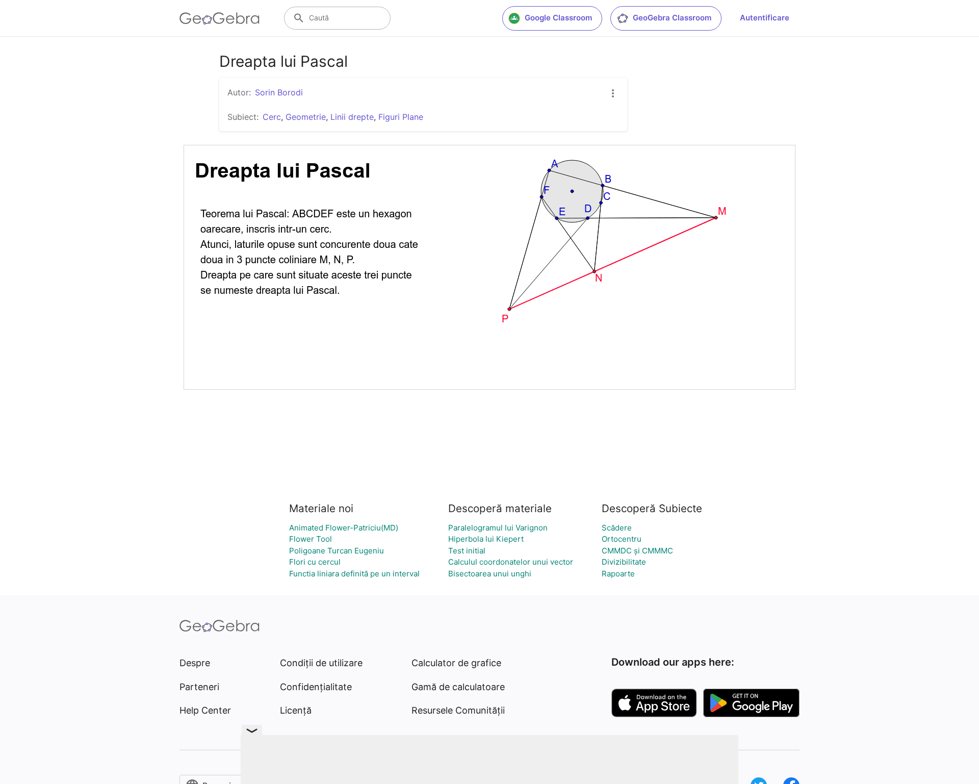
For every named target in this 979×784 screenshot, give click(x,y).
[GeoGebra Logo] (219, 18)
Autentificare (764, 17)
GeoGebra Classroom (672, 17)
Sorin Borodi (279, 92)
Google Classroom (558, 17)
